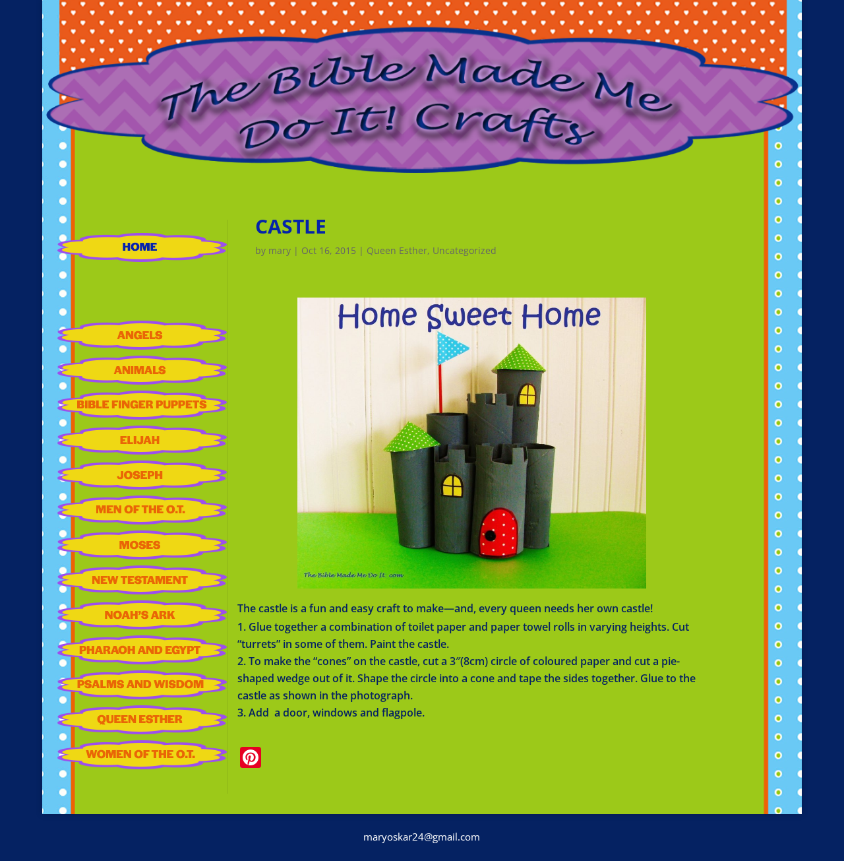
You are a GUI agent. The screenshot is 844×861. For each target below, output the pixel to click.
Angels (142, 335)
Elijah (142, 440)
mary (279, 250)
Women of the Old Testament (142, 754)
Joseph (142, 475)
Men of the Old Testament (142, 510)
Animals (142, 370)
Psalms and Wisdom (142, 684)
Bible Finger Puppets (142, 405)
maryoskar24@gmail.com (421, 836)
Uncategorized (465, 250)
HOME (142, 247)
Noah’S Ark (142, 614)
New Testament (142, 579)
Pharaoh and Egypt (142, 649)
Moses (142, 544)
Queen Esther (142, 719)
